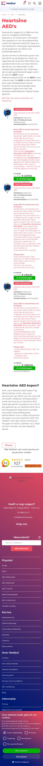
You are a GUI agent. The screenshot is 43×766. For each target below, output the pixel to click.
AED (12, 15)
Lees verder (35, 728)
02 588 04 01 (23, 512)
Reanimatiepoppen (10, 594)
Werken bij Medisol (10, 669)
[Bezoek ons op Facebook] (14, 529)
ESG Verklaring (8, 687)
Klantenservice (8, 617)
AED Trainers (7, 589)
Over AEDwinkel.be (10, 664)
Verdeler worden (9, 606)
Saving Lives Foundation (12, 681)
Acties (4, 565)
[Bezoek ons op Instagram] (28, 529)
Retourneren (7, 646)
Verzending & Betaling (11, 629)
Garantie (5, 641)
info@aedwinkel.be (23, 517)
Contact (5, 658)
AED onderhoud (8, 600)
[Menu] (40, 3)
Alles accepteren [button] (21, 751)
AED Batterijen (8, 583)
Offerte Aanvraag (9, 623)
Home (4, 15)
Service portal (7, 675)
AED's (4, 571)
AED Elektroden (8, 577)
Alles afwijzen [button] (21, 757)
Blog (4, 692)
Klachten (5, 635)
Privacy (5, 704)
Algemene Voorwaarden (12, 710)
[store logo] (8, 3)
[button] (21, 761)
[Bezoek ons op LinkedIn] (21, 529)
